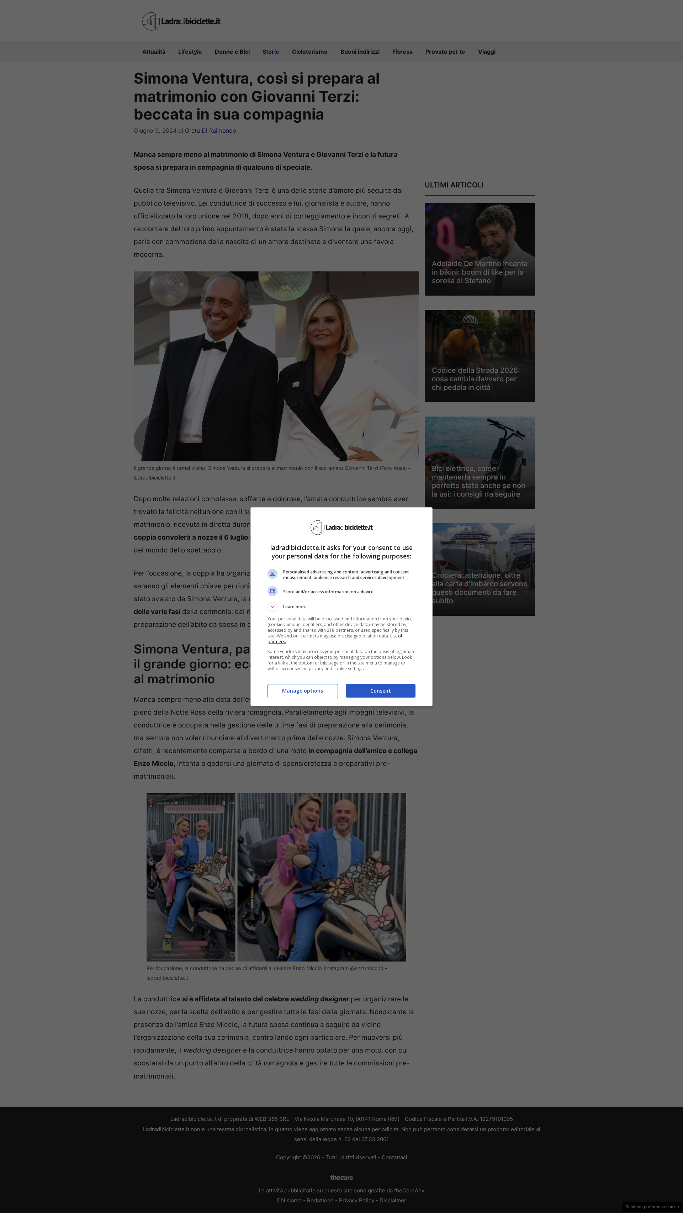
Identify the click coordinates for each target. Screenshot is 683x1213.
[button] (341, 607)
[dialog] (341, 606)
